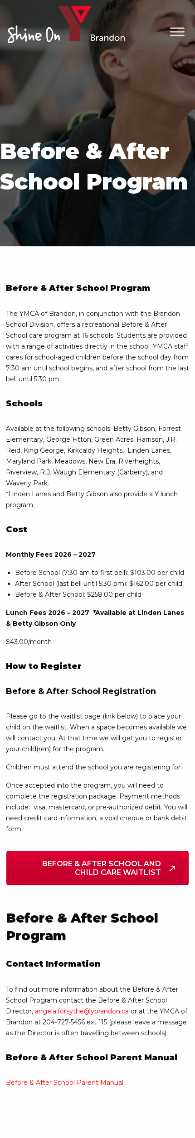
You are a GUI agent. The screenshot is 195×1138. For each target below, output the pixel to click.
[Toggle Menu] (177, 32)
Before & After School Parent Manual (64, 1082)
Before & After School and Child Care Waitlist (101, 868)
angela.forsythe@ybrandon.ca (82, 1011)
